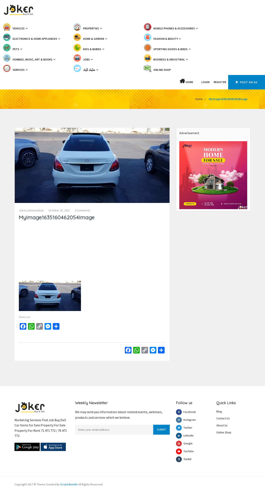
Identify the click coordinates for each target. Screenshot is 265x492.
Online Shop (223, 432)
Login (205, 82)
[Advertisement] (92, 252)
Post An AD (248, 82)
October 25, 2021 (59, 210)
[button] (197, 82)
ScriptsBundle (69, 484)
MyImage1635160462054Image (228, 99)
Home (189, 82)
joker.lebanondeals (31, 210)
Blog (219, 411)
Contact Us (223, 418)
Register (220, 82)
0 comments (82, 210)
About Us (222, 425)
